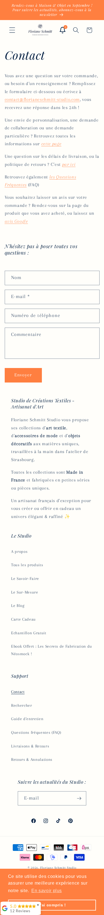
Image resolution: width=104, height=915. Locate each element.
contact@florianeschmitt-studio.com (42, 99)
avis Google (16, 221)
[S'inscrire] (79, 798)
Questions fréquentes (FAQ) (36, 732)
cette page (51, 143)
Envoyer (23, 374)
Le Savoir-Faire (25, 578)
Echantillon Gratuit (28, 633)
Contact (18, 691)
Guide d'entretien (27, 718)
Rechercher (21, 705)
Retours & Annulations (31, 759)
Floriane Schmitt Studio (58, 868)
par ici (69, 164)
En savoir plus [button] (46, 890)
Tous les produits (27, 565)
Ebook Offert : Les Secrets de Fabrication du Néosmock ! (51, 650)
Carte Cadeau (23, 619)
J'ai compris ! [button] (52, 905)
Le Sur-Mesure (24, 592)
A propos (19, 551)
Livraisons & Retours (30, 746)
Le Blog (18, 605)
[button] (12, 30)
